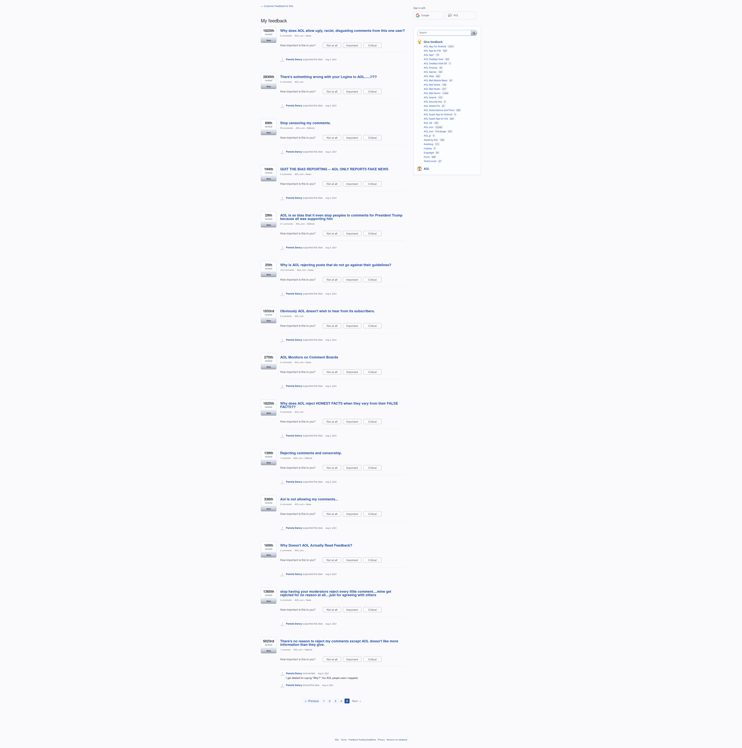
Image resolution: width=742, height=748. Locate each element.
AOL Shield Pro (432, 105)
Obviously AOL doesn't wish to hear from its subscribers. (327, 310)
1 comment (285, 457)
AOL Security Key (433, 101)
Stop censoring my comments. (305, 122)
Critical (375, 46)
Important (353, 46)
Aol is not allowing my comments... (309, 499)
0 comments (286, 35)
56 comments (286, 127)
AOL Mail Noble (432, 84)
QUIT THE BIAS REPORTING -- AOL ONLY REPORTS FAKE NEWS (334, 169)
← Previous (312, 701)
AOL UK (428, 122)
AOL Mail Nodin (432, 88)
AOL (427, 169)
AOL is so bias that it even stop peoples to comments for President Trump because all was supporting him (341, 217)
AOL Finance (431, 67)
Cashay (428, 148)
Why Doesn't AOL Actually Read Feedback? (316, 545)
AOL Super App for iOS (436, 118)
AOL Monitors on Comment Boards (309, 357)
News (308, 35)
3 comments (286, 599)
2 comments (286, 316)
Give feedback (433, 42)
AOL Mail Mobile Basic (436, 80)
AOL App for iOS (433, 50)
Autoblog (429, 144)
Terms (344, 739)
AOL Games (430, 71)
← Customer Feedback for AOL (277, 6)
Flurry (427, 156)
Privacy (381, 739)
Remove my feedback (397, 739)
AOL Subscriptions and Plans (439, 110)
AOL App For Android (435, 46)
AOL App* (429, 54)
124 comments (287, 269)
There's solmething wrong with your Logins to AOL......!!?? (328, 76)
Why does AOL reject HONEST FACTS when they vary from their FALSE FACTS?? (339, 405)
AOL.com (299, 35)
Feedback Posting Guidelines (362, 739)
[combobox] (445, 32)
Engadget (429, 152)
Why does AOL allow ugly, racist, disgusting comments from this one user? (342, 30)
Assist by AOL (431, 139)
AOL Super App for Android (438, 114)
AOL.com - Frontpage (435, 131)
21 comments (286, 223)
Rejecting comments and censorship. (311, 452)
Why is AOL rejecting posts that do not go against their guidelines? (335, 264)
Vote (268, 40)
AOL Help (429, 76)
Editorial (310, 127)
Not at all (334, 46)
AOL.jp (427, 135)
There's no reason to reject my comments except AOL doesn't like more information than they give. (339, 642)
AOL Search (430, 97)
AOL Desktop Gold (434, 59)
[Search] (474, 32)
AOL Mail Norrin (432, 93)
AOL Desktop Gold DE (436, 63)
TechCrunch (430, 161)
